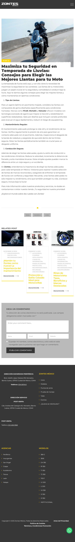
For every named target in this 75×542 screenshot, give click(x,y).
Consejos (36, 259)
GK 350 (43, 462)
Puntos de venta (47, 388)
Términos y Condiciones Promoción (37, 526)
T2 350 (43, 474)
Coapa (5, 466)
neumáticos (37, 215)
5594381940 (22, 385)
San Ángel (7, 462)
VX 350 (43, 490)
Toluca (5, 474)
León (5, 478)
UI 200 (43, 482)
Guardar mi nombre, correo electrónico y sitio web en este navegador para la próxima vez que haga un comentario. (34, 343)
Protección (12, 255)
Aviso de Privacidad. (61, 521)
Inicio (43, 380)
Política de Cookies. (37, 523)
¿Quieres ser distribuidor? (50, 404)
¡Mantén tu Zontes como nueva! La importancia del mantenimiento (12, 265)
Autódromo (7, 470)
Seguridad (36, 270)
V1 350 (43, 494)
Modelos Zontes (39, 263)
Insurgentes (7, 458)
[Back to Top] (71, 539)
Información (37, 261)
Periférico (6, 454)
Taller (43, 396)
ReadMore (9, 276)
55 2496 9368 (13, 425)
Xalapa (5, 482)
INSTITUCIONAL (47, 502)
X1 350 (43, 498)
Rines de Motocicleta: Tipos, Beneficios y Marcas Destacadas (60, 279)
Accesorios (36, 253)
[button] (69, 530)
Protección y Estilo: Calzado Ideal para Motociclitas (36, 279)
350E (42, 458)
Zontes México (20, 521)
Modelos (44, 384)
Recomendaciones (14, 257)
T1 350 (43, 470)
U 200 (43, 486)
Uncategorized (38, 272)
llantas (28, 215)
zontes (47, 215)
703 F (43, 478)
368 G (43, 454)
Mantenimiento (13, 253)
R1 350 (43, 466)
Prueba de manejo (47, 392)
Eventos (43, 400)
